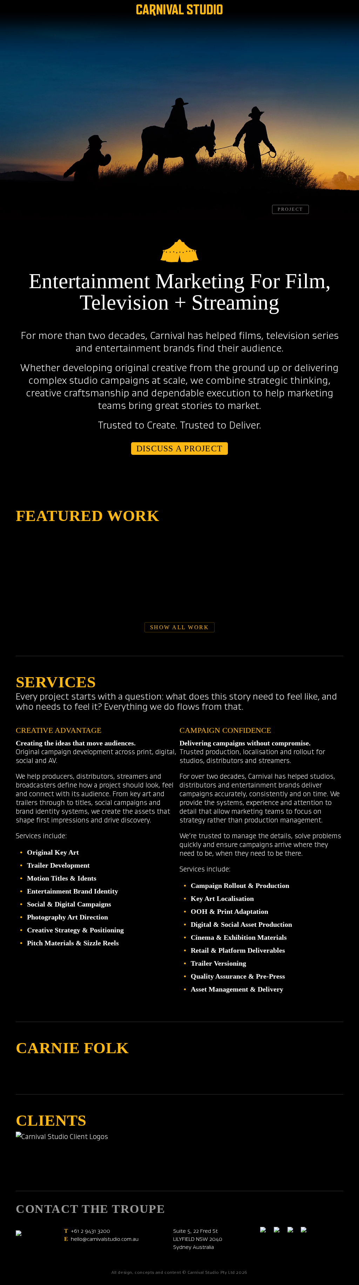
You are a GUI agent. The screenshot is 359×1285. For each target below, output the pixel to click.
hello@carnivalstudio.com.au (104, 1239)
